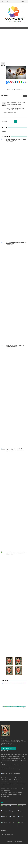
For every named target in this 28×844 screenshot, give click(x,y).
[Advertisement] (14, 45)
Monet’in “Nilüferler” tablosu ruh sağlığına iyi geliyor (15, 346)
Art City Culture (22, 89)
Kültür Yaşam (10, 112)
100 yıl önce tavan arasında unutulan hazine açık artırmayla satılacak (16, 552)
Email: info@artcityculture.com (8, 748)
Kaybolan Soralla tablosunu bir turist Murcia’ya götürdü (14, 754)
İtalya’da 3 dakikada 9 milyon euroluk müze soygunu (12, 756)
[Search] (15, 121)
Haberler (5, 112)
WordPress (19, 841)
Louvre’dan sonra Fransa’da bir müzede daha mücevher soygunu (15, 449)
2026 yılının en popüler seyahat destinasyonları (11, 769)
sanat (15, 112)
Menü (22, 1)
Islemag (8, 841)
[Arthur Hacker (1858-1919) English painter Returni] (14, 694)
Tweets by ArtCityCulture (7, 834)
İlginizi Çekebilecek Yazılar (12, 773)
